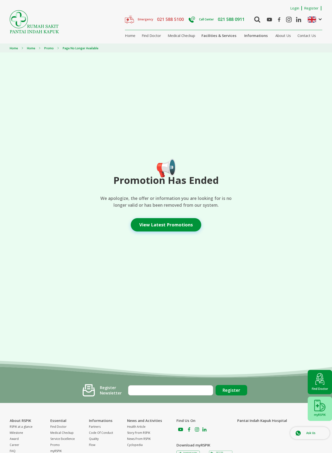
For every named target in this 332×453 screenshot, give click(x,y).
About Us (283, 35)
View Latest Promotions (166, 225)
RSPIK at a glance (21, 427)
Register (311, 8)
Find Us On (185, 420)
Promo (55, 445)
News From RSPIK (139, 439)
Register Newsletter (111, 390)
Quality (94, 439)
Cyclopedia (135, 445)
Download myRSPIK (193, 445)
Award (14, 439)
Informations (256, 35)
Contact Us (306, 35)
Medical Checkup (181, 35)
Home (130, 35)
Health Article (136, 427)
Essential (58, 420)
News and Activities (144, 420)
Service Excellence (62, 439)
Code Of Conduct (101, 433)
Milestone (16, 433)
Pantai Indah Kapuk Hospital (262, 420)
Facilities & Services (218, 35)
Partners (95, 427)
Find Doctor (151, 35)
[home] (34, 22)
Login (294, 8)
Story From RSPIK (138, 433)
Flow (92, 445)
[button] (312, 19)
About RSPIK (20, 420)
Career (14, 445)
